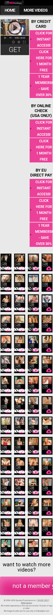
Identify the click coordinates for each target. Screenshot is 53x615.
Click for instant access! (43, 39)
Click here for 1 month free (44, 61)
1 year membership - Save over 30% (43, 86)
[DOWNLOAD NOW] (6, 262)
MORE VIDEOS (36, 10)
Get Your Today (15, 50)
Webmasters (26, 603)
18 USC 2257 (42, 600)
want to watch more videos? (26, 567)
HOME (10, 10)
